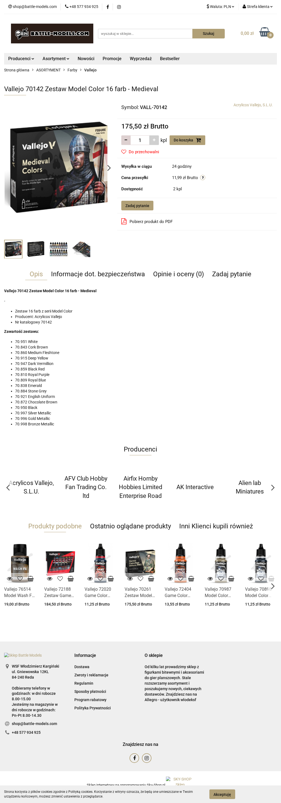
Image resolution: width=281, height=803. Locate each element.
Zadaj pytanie (137, 205)
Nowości (86, 58)
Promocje (112, 58)
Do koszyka (184, 140)
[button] (85, 655)
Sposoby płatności (90, 691)
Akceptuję (222, 794)
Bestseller (170, 58)
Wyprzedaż (141, 58)
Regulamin (83, 683)
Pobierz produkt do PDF (151, 221)
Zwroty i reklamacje (91, 675)
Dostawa (81, 667)
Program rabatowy (90, 700)
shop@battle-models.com (34, 723)
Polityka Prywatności (92, 708)
